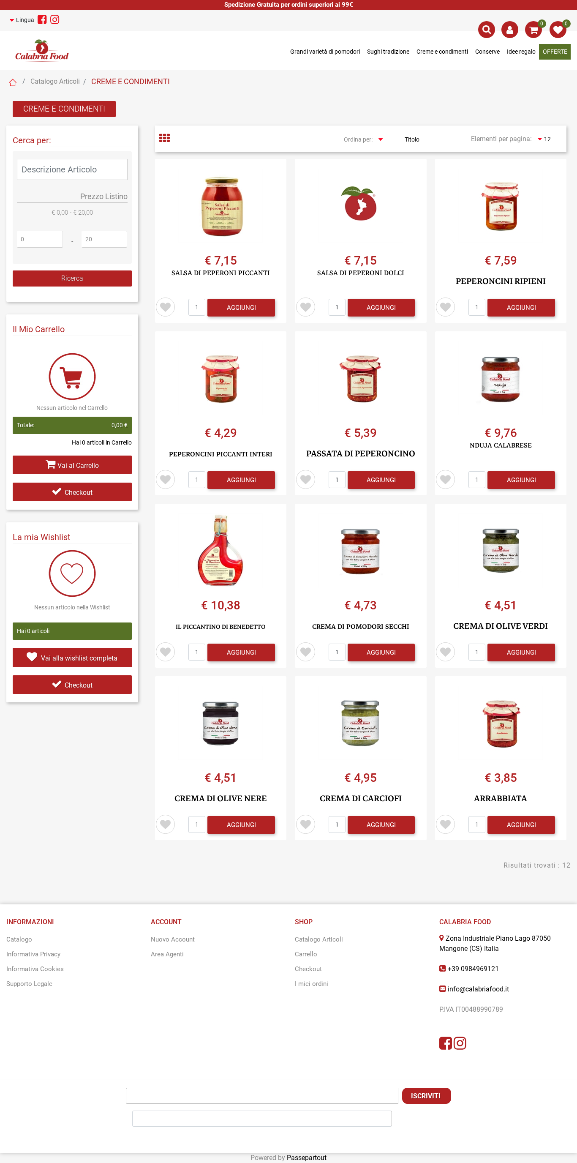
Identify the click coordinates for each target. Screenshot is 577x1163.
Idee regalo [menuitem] (521, 51)
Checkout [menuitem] (308, 969)
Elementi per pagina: (501, 139)
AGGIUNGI (241, 307)
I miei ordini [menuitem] (311, 984)
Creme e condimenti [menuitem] (442, 51)
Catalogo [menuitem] (19, 939)
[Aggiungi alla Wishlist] (165, 307)
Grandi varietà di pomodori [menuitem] (325, 51)
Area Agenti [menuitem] (167, 954)
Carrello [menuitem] (306, 954)
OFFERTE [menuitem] (555, 51)
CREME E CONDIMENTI (64, 109)
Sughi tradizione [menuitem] (388, 51)
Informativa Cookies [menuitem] (35, 969)
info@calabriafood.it (478, 989)
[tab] (169, 139)
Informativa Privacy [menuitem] (33, 954)
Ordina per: (358, 139)
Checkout (79, 493)
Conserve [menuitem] (487, 51)
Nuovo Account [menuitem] (173, 939)
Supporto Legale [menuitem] (29, 984)
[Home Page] (12, 82)
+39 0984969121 (473, 969)
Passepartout (307, 1158)
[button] (72, 278)
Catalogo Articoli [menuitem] (319, 939)
